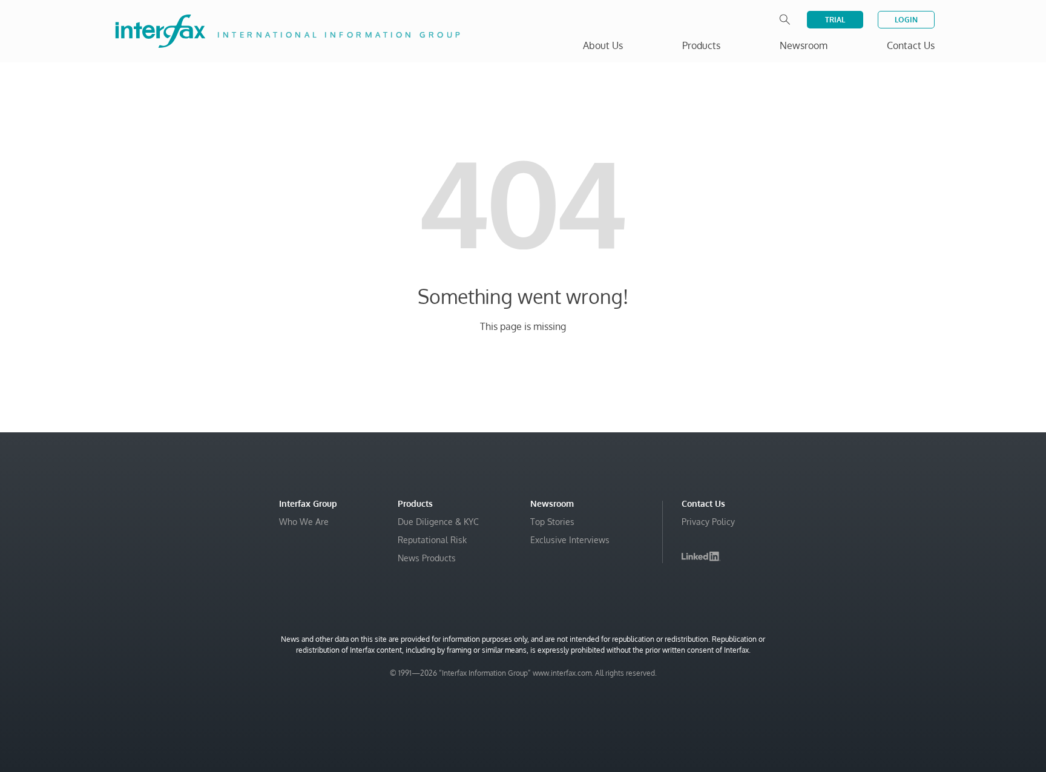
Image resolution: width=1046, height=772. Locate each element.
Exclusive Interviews (570, 540)
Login (906, 19)
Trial (835, 19)
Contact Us (911, 45)
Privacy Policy (708, 521)
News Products (427, 558)
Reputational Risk (432, 540)
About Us (603, 45)
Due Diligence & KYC (438, 521)
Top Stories (552, 521)
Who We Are (304, 521)
